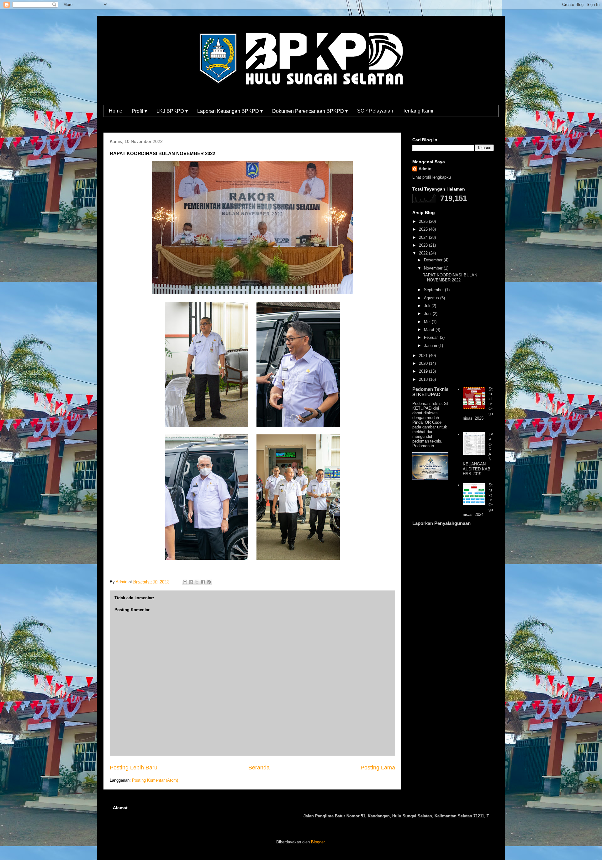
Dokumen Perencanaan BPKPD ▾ (310, 111)
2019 (424, 371)
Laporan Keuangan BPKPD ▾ (230, 111)
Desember (434, 260)
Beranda (259, 767)
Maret (430, 329)
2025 (424, 229)
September (434, 289)
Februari (432, 337)
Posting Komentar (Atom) (155, 780)
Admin (425, 168)
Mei (428, 321)
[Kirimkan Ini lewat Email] (185, 582)
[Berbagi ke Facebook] (203, 582)
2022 (424, 253)
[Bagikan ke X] (197, 582)
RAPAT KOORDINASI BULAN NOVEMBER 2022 (449, 277)
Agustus (432, 298)
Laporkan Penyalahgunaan (441, 523)
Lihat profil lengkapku (431, 177)
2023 (424, 245)
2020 (424, 363)
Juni (428, 313)
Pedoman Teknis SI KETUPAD (430, 391)
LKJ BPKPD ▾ (172, 111)
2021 (424, 355)
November (434, 268)
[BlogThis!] (191, 582)
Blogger (318, 842)
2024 (424, 237)
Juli (427, 305)
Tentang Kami (418, 110)
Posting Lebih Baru (133, 767)
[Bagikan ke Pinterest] (209, 582)
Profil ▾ (139, 111)
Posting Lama (378, 767)
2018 (424, 379)
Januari (431, 345)
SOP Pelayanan (375, 110)
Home (115, 110)
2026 (424, 221)
